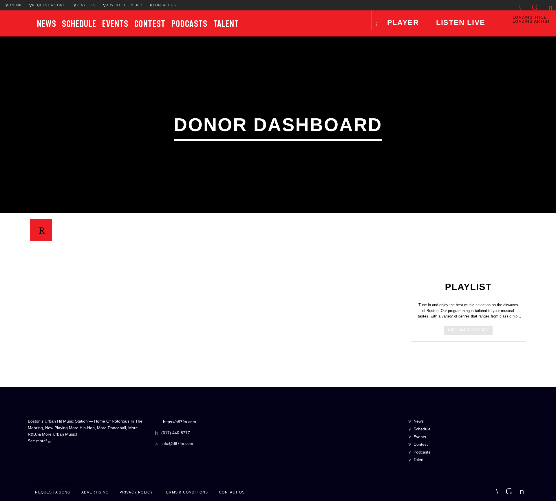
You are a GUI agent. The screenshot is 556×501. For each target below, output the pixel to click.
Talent (226, 24)
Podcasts (189, 24)
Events (115, 24)
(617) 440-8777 (175, 432)
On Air (14, 5)
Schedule (79, 24)
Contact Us (232, 492)
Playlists (86, 5)
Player (402, 22)
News (46, 24)
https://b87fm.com (179, 421)
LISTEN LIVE (459, 22)
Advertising (95, 492)
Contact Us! (165, 5)
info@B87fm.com (177, 443)
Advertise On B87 (124, 5)
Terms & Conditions (186, 492)
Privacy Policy (136, 492)
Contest (150, 24)
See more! (38, 440)
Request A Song (49, 5)
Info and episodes (468, 330)
